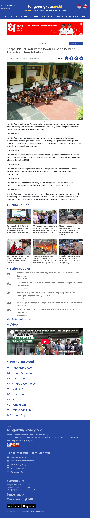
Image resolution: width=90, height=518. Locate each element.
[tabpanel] (45, 28)
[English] (86, 6)
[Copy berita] (66, 58)
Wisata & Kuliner (48, 16)
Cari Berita (75, 43)
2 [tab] (47, 37)
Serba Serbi (73, 16)
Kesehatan (14, 16)
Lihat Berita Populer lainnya (19, 319)
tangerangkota (45, 6)
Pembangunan (26, 16)
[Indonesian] (80, 6)
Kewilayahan (62, 16)
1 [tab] (45, 37)
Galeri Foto (84, 16)
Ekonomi (37, 16)
